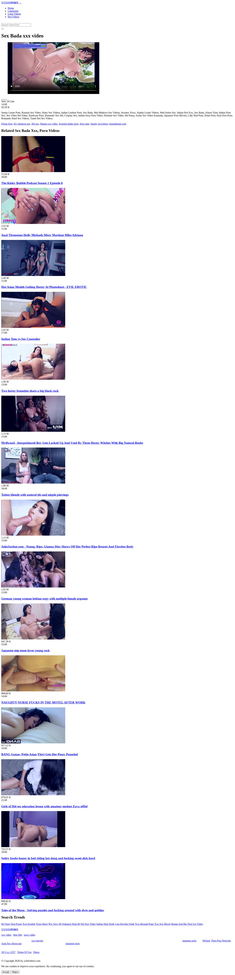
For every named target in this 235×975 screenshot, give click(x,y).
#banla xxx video (49, 123)
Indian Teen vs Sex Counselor (20, 339)
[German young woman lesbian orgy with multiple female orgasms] (33, 586)
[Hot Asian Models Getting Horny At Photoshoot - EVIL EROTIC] (33, 275)
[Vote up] (2, 99)
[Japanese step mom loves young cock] (33, 638)
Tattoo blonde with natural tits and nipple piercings (35, 494)
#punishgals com (117, 123)
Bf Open (5, 924)
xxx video (6, 935)
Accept (6, 972)
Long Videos (14, 13)
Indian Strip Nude (105, 924)
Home (11, 8)
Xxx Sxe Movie (162, 924)
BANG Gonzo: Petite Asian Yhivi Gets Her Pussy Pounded (39, 754)
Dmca (36, 952)
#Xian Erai (6, 123)
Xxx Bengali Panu (144, 924)
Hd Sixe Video (88, 924)
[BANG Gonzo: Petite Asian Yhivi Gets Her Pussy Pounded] (33, 742)
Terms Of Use (24, 952)
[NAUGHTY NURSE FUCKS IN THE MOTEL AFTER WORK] (33, 690)
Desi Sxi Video (195, 924)
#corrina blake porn (68, 123)
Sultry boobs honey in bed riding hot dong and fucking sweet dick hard (48, 858)
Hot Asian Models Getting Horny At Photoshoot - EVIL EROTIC (44, 287)
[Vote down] (5, 99)
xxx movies (37, 940)
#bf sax (35, 123)
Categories (13, 11)
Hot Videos (13, 16)
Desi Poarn (16, 924)
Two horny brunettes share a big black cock (30, 390)
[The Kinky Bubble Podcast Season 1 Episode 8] (33, 171)
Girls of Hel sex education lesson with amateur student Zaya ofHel (44, 806)
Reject (15, 972)
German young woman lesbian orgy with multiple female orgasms (44, 598)
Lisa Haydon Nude (124, 924)
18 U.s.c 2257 (8, 952)
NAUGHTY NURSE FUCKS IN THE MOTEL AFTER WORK (43, 702)
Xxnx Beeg (42, 924)
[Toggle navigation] (20, 3)
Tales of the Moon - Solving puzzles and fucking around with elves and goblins (52, 910)
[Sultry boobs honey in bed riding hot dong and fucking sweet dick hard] (33, 846)
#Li (15, 123)
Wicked (206, 940)
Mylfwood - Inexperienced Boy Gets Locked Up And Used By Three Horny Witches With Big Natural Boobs (72, 443)
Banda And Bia (179, 924)
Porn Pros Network (221, 940)
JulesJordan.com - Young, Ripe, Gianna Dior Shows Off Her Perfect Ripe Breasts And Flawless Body (67, 546)
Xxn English (29, 924)
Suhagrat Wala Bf (71, 924)
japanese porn (189, 940)
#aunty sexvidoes (99, 123)
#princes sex (24, 123)
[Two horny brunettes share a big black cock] (33, 378)
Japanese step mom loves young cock (25, 650)
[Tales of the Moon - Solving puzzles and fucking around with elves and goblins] (33, 898)
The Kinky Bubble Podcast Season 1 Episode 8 (32, 183)
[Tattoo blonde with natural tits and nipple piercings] (33, 482)
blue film (17, 935)
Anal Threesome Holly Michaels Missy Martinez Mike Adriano (42, 235)
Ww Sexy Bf (55, 924)
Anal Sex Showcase (11, 943)
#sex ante (84, 123)
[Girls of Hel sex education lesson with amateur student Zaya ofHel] (33, 794)
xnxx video (29, 935)
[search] (2, 28)
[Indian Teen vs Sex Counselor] (33, 327)
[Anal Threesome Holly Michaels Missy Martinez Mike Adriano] (33, 223)
